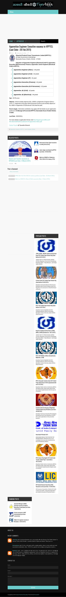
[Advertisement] (33, 27)
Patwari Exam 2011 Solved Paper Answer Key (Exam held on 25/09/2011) (46, 281)
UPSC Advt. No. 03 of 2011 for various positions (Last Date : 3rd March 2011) (34, 175)
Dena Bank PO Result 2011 (42, 434)
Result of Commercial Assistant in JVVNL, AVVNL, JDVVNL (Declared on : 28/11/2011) (45, 331)
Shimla (33, 129)
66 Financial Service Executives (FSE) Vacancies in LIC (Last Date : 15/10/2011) (45, 485)
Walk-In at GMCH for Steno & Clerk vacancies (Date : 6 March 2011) (32, 179)
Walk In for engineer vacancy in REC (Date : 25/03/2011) (21, 520)
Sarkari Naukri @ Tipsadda (22, 594)
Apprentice (20, 41)
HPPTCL (22, 129)
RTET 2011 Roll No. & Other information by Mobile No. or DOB (45, 356)
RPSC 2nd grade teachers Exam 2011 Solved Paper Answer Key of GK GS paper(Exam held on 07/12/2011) (46, 382)
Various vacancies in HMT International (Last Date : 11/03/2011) (20, 514)
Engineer (18, 129)
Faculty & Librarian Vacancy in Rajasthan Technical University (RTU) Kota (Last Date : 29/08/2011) (46, 409)
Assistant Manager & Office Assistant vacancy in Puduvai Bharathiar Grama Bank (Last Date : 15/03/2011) (22, 506)
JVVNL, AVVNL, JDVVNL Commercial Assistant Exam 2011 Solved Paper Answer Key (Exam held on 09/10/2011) (46, 255)
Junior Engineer (28, 129)
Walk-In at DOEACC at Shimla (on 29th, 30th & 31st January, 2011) (47, 158)
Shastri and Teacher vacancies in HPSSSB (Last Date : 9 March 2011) (19, 159)
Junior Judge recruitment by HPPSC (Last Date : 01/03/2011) (47, 151)
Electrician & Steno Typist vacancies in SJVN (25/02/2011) (48, 143)
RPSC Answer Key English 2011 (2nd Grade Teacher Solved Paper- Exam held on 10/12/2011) (45, 459)
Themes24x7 (36, 594)
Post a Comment (14, 171)
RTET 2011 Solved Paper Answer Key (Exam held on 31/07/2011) (45, 306)
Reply (12, 53)
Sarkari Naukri (13, 125)
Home (11, 41)
